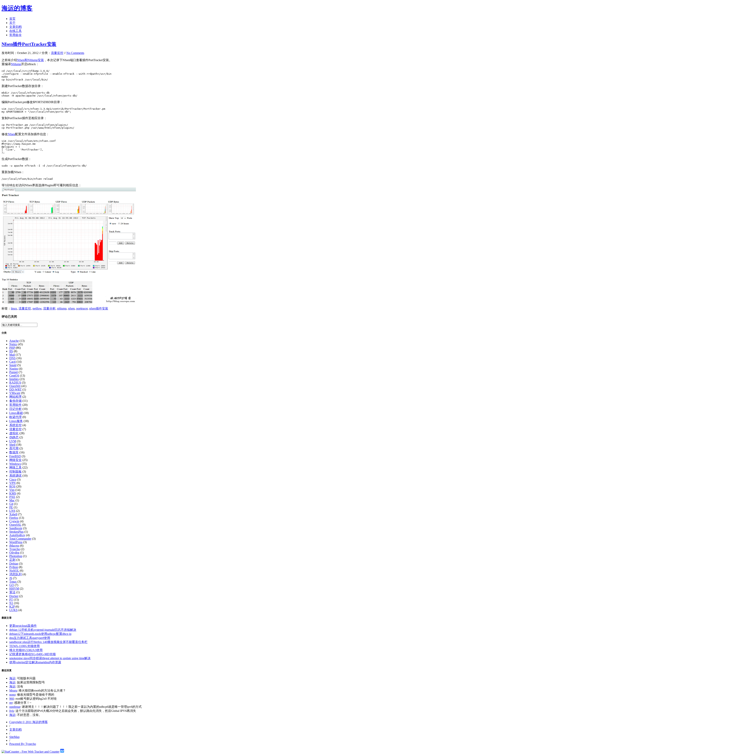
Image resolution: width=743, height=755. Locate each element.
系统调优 (15, 475)
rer (11, 702)
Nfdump (16, 64)
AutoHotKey (17, 535)
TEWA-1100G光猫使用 (24, 646)
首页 (12, 18)
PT (11, 599)
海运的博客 (17, 8)
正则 (12, 559)
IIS (11, 351)
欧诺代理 (15, 417)
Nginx (13, 344)
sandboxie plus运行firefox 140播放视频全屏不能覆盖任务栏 (48, 642)
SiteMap (14, 737)
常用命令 (15, 35)
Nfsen (11, 134)
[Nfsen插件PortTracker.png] (69, 302)
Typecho (14, 549)
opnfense (14, 706)
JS (10, 578)
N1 (11, 603)
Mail (12, 354)
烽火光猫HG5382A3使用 (26, 650)
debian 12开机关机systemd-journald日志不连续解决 (42, 629)
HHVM (14, 588)
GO (11, 585)
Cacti (12, 361)
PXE (12, 496)
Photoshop (15, 556)
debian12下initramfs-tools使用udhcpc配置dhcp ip (40, 633)
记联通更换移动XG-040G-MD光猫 (32, 654)
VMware (14, 393)
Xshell (13, 514)
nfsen (71, 308)
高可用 (14, 448)
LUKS (13, 610)
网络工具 (15, 467)
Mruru (13, 690)
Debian (13, 563)
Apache (14, 340)
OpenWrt (15, 386)
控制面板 (15, 471)
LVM (12, 441)
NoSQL (14, 570)
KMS (12, 493)
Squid (12, 365)
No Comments (75, 53)
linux (14, 308)
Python (13, 567)
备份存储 (15, 400)
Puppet (13, 372)
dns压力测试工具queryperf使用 (29, 638)
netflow (37, 308)
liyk (11, 710)
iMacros (14, 545)
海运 (12, 678)
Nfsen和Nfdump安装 (30, 60)
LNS (12, 510)
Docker (13, 596)
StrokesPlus (16, 531)
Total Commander (20, 538)
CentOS (14, 375)
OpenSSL (15, 524)
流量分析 (49, 308)
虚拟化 (14, 433)
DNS (12, 358)
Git (11, 503)
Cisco (12, 479)
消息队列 (15, 574)
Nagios (13, 368)
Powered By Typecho (22, 744)
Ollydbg (14, 552)
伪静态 (14, 437)
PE (11, 507)
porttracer (82, 308)
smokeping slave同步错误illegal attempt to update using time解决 (50, 658)
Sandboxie (15, 528)
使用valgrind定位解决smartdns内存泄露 (35, 662)
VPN (12, 483)
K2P (12, 606)
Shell (12, 444)
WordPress (15, 542)
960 (11, 698)
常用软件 (15, 404)
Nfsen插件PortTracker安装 (29, 44)
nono (12, 694)
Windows (15, 463)
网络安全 (15, 460)
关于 (12, 22)
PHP (12, 347)
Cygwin (14, 521)
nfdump (62, 308)
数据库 (14, 452)
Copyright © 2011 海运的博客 (28, 722)
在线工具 (15, 30)
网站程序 (15, 396)
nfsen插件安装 (98, 308)
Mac (12, 500)
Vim (12, 490)
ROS (12, 486)
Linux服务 (16, 421)
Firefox (13, 517)
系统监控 (15, 425)
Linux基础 (16, 413)
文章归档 (15, 26)
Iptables (14, 379)
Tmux (13, 581)
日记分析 (15, 408)
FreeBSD (15, 456)
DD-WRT (15, 389)
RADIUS (15, 382)
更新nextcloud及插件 (23, 625)
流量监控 (57, 53)
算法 (12, 592)
